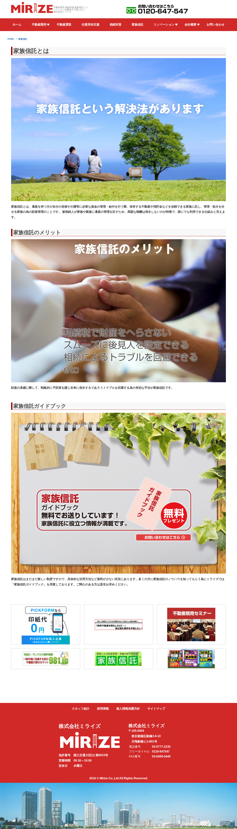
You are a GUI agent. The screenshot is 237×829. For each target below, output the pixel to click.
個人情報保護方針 (128, 708)
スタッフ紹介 (81, 708)
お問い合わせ (215, 24)
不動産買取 (64, 24)
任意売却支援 (90, 24)
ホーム (17, 24)
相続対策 (115, 24)
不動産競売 (39, 24)
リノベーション (164, 24)
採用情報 (103, 708)
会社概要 (190, 24)
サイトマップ (156, 708)
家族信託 (137, 24)
